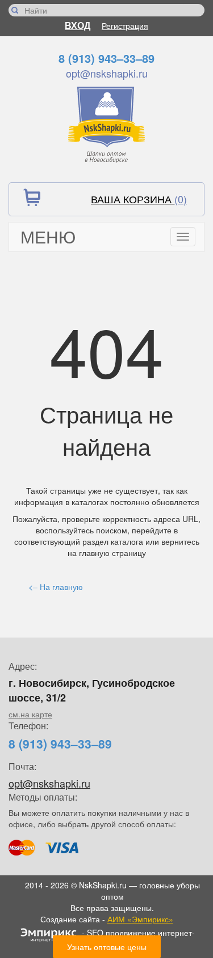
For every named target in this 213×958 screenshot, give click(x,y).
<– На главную (55, 586)
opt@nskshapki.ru (107, 73)
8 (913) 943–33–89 (106, 58)
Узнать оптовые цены (107, 946)
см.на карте (30, 714)
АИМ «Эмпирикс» (140, 919)
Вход (77, 25)
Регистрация (125, 25)
